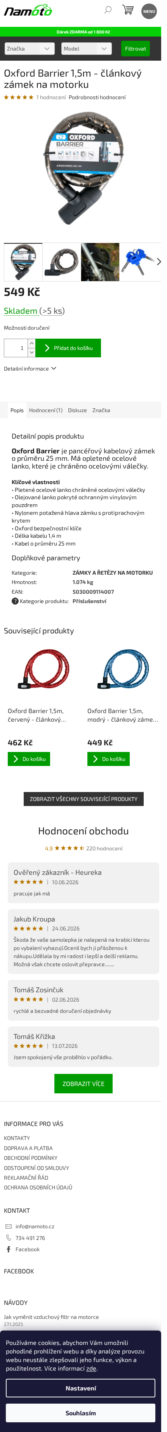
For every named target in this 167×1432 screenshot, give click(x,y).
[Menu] (148, 10)
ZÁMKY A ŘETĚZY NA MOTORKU (113, 572)
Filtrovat (135, 48)
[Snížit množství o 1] (31, 352)
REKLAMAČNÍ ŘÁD (26, 1177)
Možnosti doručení (26, 327)
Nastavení (81, 1388)
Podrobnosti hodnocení (97, 97)
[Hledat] (108, 10)
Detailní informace (26, 368)
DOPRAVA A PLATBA (28, 1148)
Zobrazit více (83, 1083)
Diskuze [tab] (77, 410)
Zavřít (46, 390)
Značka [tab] (101, 410)
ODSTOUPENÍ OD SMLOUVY (36, 1167)
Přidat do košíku (73, 347)
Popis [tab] (17, 410)
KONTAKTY (17, 1138)
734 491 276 (30, 1237)
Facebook (28, 1249)
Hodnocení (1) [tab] (46, 410)
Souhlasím (81, 1412)
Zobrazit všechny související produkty (83, 799)
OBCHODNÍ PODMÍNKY (30, 1157)
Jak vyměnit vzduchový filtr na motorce (51, 1316)
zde (91, 1368)
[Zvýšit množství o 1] (31, 343)
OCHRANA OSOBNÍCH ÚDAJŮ (38, 1187)
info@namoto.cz (35, 1226)
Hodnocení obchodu (83, 830)
